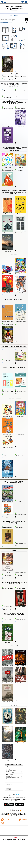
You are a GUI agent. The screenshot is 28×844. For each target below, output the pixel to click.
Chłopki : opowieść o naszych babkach (12, 779)
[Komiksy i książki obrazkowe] (14, 49)
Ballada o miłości (8, 788)
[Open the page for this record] (8, 64)
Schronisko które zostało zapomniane (12, 785)
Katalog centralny (14, 15)
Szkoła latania (8, 771)
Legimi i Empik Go (9, 769)
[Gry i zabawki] (6, 49)
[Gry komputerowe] (22, 41)
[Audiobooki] (22, 33)
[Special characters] (26, 22)
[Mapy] (22, 49)
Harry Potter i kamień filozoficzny (11, 770)
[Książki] (6, 33)
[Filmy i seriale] (6, 41)
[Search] (26, 19)
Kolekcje (10, 22)
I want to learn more (8, 840)
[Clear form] (23, 22)
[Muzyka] (14, 41)
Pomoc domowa (8, 789)
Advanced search (4, 22)
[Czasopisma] (14, 33)
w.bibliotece (5, 814)
